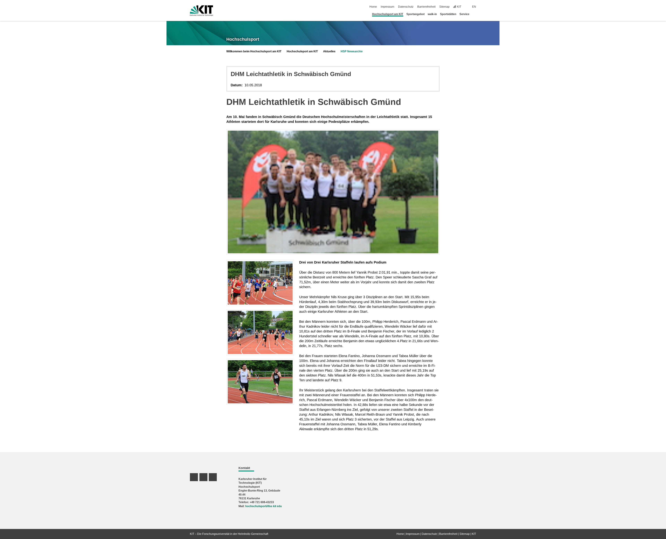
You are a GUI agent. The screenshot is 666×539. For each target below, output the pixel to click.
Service (464, 14)
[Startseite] (475, 14)
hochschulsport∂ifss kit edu (263, 506)
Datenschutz (405, 6)
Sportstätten (448, 14)
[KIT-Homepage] (201, 10)
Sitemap (444, 6)
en (474, 6)
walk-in (432, 14)
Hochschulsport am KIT (387, 14)
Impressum (387, 6)
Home (373, 6)
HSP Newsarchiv (352, 51)
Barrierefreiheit (426, 6)
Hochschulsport (242, 39)
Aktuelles (329, 51)
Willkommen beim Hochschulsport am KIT (253, 51)
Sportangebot (415, 14)
